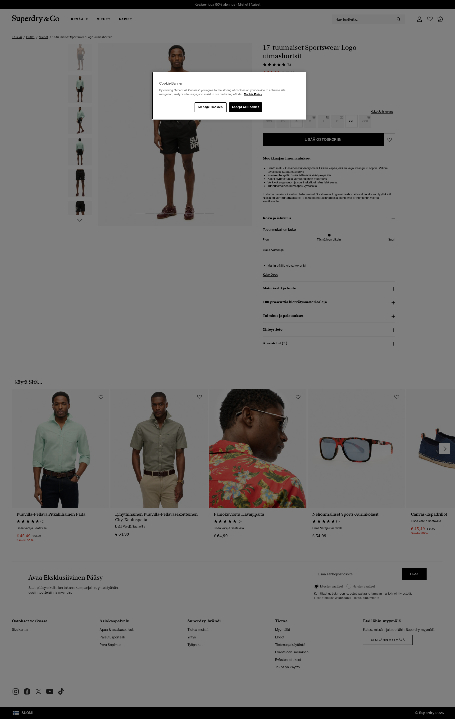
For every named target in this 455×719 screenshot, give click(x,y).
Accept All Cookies (245, 107)
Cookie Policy (253, 94)
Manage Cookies (210, 107)
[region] (229, 96)
